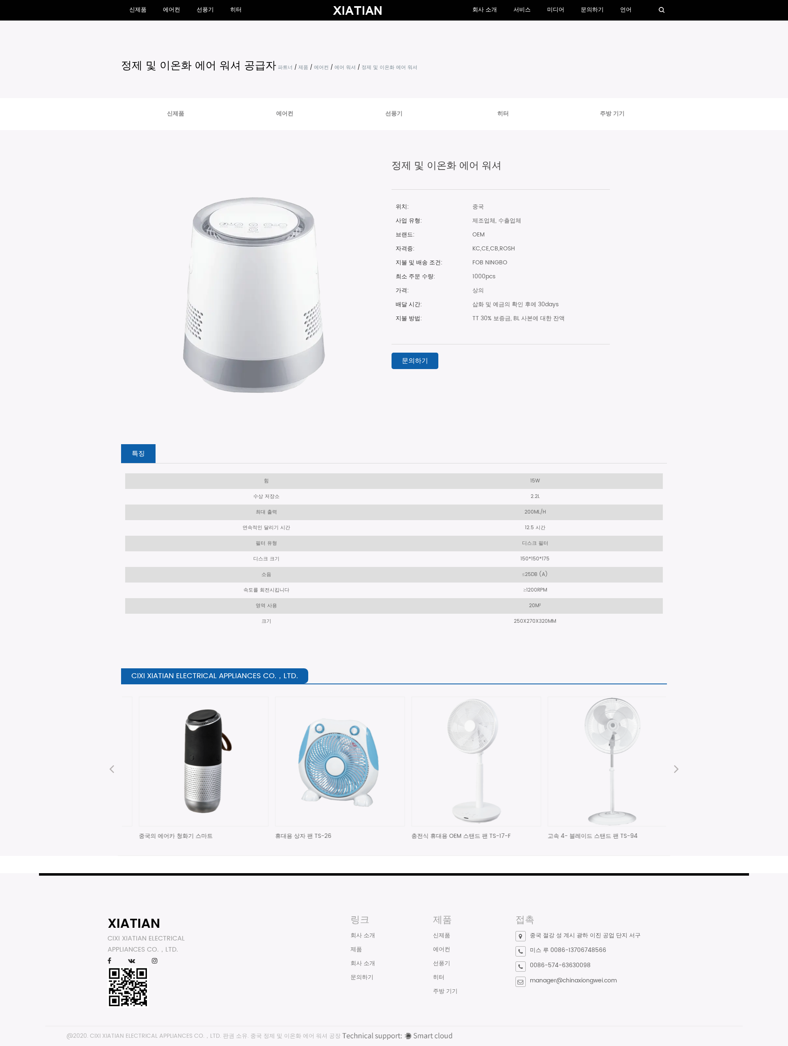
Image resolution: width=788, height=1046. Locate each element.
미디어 (555, 9)
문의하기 (592, 9)
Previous (111, 770)
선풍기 (205, 9)
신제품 (138, 9)
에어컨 (171, 9)
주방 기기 (612, 113)
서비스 (522, 9)
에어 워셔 (345, 67)
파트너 (285, 67)
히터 (236, 9)
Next (676, 770)
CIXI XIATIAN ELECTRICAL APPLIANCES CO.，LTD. (155, 1036)
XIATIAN (134, 923)
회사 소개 (484, 9)
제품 (303, 67)
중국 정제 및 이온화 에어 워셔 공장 (295, 1036)
